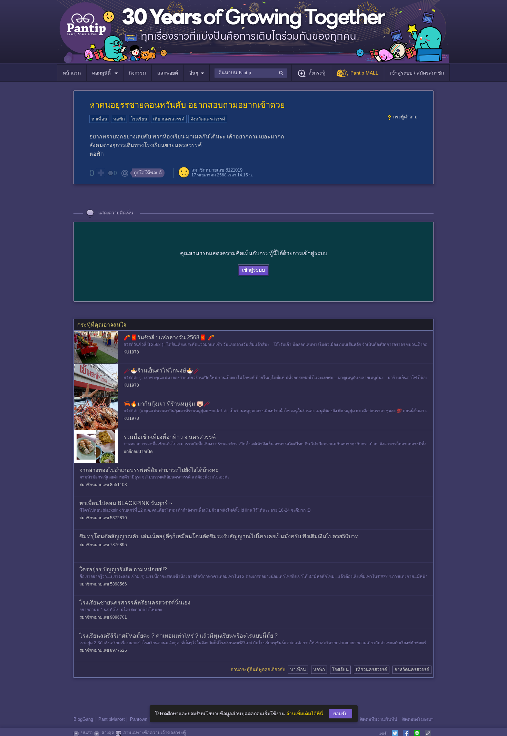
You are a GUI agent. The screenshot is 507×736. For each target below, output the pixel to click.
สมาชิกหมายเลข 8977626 (103, 650)
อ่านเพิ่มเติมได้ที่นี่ (304, 713)
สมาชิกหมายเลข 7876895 (103, 544)
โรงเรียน (139, 119)
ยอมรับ (340, 713)
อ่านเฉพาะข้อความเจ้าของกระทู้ (154, 732)
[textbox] (250, 73)
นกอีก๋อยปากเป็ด (138, 451)
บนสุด (86, 732)
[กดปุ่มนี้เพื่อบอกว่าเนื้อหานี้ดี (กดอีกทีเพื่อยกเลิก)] (100, 172)
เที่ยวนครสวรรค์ (169, 119)
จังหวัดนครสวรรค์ (207, 119)
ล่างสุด (107, 732)
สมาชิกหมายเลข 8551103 (103, 484)
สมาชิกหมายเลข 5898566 (103, 584)
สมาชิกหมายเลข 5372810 (103, 517)
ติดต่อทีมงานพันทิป (378, 719)
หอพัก (119, 119)
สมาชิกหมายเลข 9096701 (103, 617)
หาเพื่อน (99, 119)
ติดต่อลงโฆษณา (418, 719)
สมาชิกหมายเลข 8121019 (216, 170)
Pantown (138, 719)
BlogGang (83, 719)
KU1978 (131, 352)
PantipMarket (111, 719)
